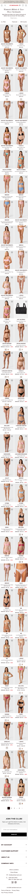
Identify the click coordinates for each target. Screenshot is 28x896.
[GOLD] (6, 404)
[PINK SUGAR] (21, 99)
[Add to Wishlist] (12, 26)
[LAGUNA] (22, 562)
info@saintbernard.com (15, 875)
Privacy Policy (15, 890)
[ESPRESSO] (22, 665)
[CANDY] (20, 693)
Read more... (14, 18)
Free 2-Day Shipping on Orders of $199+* (14, 1)
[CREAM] (20, 665)
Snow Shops (14, 872)
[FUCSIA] (20, 562)
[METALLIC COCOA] (21, 377)
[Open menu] (1, 5)
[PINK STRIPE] (7, 99)
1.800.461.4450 (12, 877)
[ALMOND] (6, 350)
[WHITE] (22, 693)
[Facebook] (12, 882)
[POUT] (20, 749)
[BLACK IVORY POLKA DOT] (6, 377)
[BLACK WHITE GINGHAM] (8, 377)
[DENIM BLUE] (8, 433)
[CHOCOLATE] (20, 803)
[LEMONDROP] (8, 350)
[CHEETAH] (8, 776)
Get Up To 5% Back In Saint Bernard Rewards (14, 2)
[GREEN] (8, 404)
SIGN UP (14, 834)
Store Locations (14, 869)
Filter (4, 22)
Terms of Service (6, 890)
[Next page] (22, 808)
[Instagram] (15, 882)
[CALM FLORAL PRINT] (6, 776)
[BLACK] (6, 433)
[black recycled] (7, 748)
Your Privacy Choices (7, 892)
